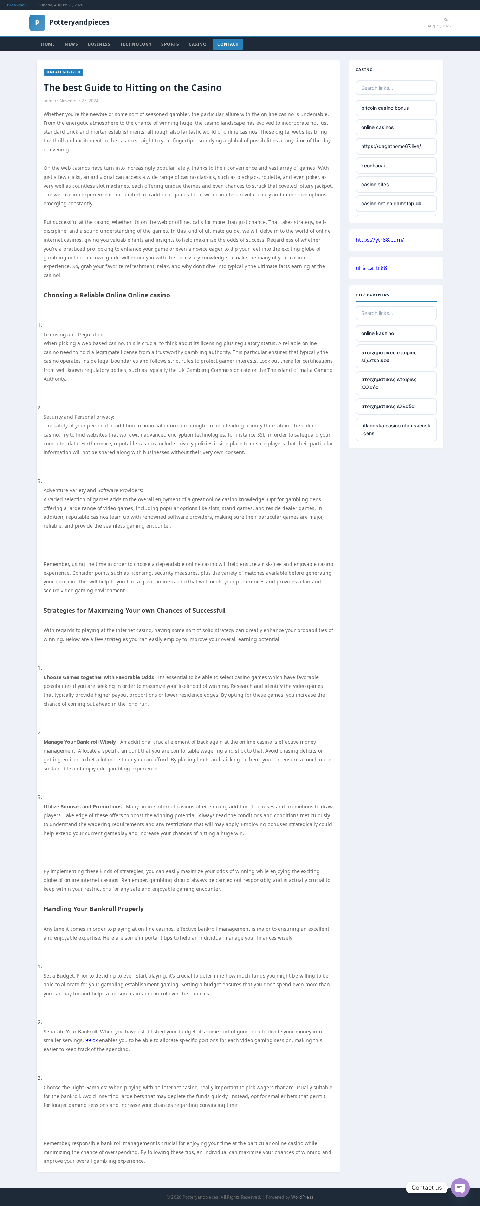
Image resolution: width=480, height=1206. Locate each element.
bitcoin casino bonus (385, 108)
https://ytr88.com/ (380, 240)
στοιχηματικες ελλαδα (388, 406)
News (71, 44)
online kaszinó (377, 333)
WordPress (302, 1197)
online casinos (377, 127)
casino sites (375, 184)
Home (48, 44)
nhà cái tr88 (371, 268)
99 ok (91, 1040)
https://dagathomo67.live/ (391, 146)
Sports (170, 44)
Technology (135, 44)
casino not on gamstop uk (391, 203)
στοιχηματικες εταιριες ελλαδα (389, 383)
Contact (228, 44)
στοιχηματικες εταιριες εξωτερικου (389, 356)
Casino (198, 44)
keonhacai (373, 165)
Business (99, 44)
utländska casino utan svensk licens (395, 429)
